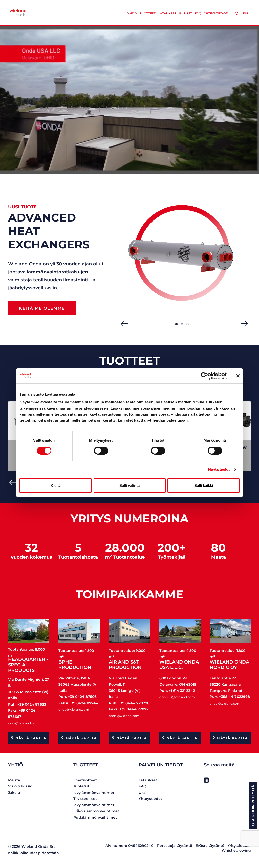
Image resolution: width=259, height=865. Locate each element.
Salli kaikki (203, 485)
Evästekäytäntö (210, 845)
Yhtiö (132, 13)
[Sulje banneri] (238, 376)
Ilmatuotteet (85, 780)
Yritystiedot (238, 845)
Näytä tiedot (219, 469)
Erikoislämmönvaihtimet (96, 811)
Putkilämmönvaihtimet (95, 817)
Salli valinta (129, 485)
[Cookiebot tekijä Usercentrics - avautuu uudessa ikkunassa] (204, 376)
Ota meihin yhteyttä (253, 805)
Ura (142, 792)
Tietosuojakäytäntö (174, 845)
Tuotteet (148, 13)
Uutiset (185, 13)
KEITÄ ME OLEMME (42, 308)
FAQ (198, 13)
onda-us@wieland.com (177, 697)
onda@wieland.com (23, 723)
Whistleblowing (236, 850)
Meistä (14, 780)
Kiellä (55, 485)
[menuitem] (246, 13)
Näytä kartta (30, 738)
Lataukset (167, 13)
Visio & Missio (20, 786)
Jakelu (14, 792)
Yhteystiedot (216, 13)
